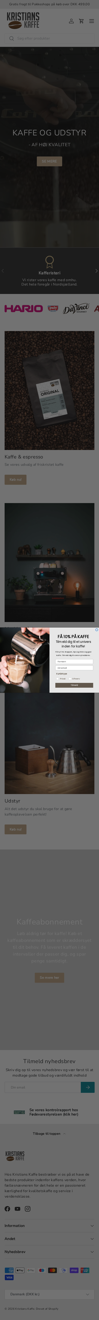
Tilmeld (74, 685)
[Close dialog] (97, 629)
